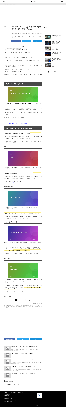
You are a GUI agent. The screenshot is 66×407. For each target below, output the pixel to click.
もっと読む (53, 71)
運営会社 (7, 397)
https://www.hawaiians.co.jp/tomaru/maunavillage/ (16, 123)
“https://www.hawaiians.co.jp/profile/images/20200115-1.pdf (18, 118)
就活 (19, 384)
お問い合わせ (7, 393)
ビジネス (15, 384)
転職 (22, 384)
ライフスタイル (9, 384)
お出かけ (5, 26)
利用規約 (7, 395)
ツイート (27, 41)
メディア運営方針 (8, 401)
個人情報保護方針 (8, 398)
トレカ (25, 384)
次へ (27, 300)
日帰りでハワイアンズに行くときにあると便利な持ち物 (19, 51)
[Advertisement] (33, 15)
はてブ (37, 41)
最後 (29, 300)
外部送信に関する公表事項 (10, 400)
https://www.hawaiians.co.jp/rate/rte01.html (15, 182)
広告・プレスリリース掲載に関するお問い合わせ (14, 392)
